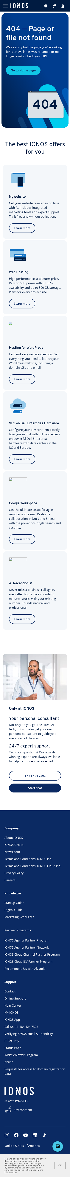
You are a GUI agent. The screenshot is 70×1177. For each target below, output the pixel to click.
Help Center (12, 1005)
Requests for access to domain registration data (34, 1071)
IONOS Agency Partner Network (26, 947)
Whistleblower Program (21, 1055)
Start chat (35, 788)
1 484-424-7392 (35, 776)
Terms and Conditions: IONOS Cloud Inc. (32, 866)
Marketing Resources (19, 917)
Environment (23, 1110)
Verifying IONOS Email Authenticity (28, 1034)
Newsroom (12, 852)
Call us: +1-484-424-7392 (21, 1027)
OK (60, 1165)
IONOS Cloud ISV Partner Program (28, 962)
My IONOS (11, 1013)
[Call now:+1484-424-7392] (54, 6)
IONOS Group (14, 845)
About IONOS (13, 838)
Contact (9, 991)
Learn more (22, 228)
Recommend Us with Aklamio (25, 969)
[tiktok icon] (44, 1135)
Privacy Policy (14, 873)
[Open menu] (5, 5)
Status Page (12, 1048)
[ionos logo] (19, 5)
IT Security (11, 1041)
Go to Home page (23, 70)
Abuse (8, 1062)
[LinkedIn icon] (34, 1135)
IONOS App (12, 1020)
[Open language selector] (46, 6)
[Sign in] (63, 6)
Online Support (15, 998)
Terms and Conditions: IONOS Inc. (28, 859)
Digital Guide (13, 910)
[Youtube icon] (25, 1135)
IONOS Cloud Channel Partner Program (32, 954)
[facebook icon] (16, 1135)
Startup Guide (14, 903)
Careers (9, 880)
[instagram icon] (6, 1135)
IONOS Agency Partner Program (26, 940)
